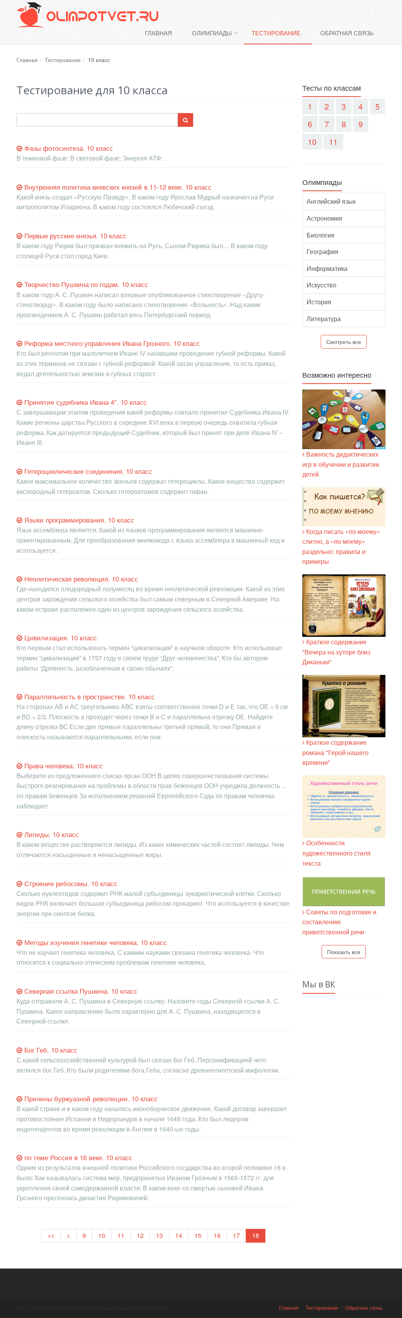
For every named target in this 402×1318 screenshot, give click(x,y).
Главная (158, 33)
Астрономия (324, 218)
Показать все (343, 952)
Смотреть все (343, 341)
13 (159, 1235)
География (322, 251)
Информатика (327, 268)
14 (178, 1235)
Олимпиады (212, 33)
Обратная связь (347, 33)
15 (197, 1235)
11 (120, 1235)
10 (101, 1235)
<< (51, 1235)
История (319, 301)
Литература (324, 318)
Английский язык (331, 201)
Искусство (321, 284)
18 (255, 1235)
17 (236, 1235)
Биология (320, 234)
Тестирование (276, 33)
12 (140, 1235)
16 (217, 1235)
